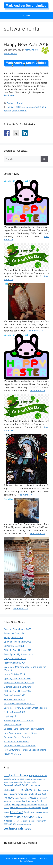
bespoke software (11, 779)
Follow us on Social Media (16, 741)
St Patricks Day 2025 (14, 646)
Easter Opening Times (13, 794)
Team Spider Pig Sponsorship (18, 654)
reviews (16, 812)
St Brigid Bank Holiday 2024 (18, 691)
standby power (37, 821)
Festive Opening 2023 (14, 695)
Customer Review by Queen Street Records (25, 708)
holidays (9, 797)
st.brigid (26, 821)
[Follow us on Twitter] (16, 133)
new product (15, 808)
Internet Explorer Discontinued (19, 720)
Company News (9, 782)
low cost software (16, 107)
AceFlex (6, 776)
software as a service (19, 817)
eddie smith (29, 794)
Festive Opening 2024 (14, 663)
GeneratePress (26, 861)
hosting (17, 798)
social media (42, 812)
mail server (17, 801)
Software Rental (15, 103)
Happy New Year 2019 (26, 44)
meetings (16, 804)
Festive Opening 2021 (14, 712)
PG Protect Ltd (34, 808)
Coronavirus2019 (12, 785)
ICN (38, 798)
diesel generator (41, 790)
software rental (19, 110)
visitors (27, 829)
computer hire (20, 782)
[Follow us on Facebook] (7, 133)
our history (24, 808)
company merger (39, 779)
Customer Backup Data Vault (18, 737)
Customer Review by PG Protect (19, 745)
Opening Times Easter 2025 (17, 642)
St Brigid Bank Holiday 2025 (17, 650)
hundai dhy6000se (28, 798)
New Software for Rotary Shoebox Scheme (25, 750)
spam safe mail (17, 821)
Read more (9, 95)
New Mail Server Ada (14, 699)
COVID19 (36, 785)
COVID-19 (27, 785)
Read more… (35, 330)
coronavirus (32, 782)
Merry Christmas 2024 (15, 658)
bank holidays (18, 775)
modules (6, 808)
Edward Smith (40, 794)
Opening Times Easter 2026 (17, 629)
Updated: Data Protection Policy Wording (24, 729)
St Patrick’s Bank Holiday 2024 (19, 682)
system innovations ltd (24, 824)
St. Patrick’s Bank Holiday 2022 (19, 703)
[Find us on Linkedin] (25, 133)
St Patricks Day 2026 (14, 633)
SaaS (28, 107)
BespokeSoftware (38, 775)
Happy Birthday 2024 (14, 674)
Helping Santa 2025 (13, 637)
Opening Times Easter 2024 (17, 678)
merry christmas (28, 804)
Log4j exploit (10, 716)
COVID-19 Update (12, 754)
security (33, 812)
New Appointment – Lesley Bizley (20, 733)
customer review (18, 789)
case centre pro (27, 779)
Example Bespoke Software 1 (18, 687)
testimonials (14, 828)
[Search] (44, 159)
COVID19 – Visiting (13, 724)
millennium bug (42, 805)
